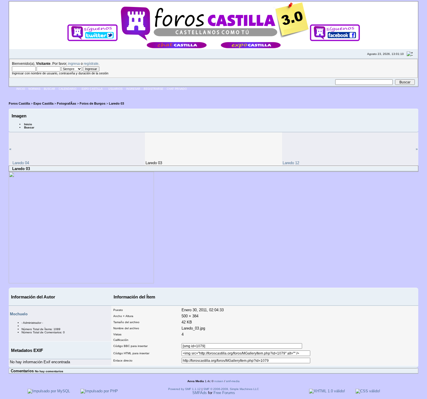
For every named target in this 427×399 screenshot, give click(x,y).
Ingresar (133, 88)
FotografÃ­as (66, 103)
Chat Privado (177, 88)
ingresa (74, 63)
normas (34, 88)
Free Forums (224, 393)
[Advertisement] (114, 94)
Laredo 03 (116, 103)
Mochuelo (19, 314)
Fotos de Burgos (92, 103)
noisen (218, 381)
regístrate (91, 63)
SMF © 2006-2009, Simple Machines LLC (231, 389)
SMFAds (199, 393)
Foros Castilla (19, 103)
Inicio (20, 88)
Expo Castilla (92, 88)
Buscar (49, 88)
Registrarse (153, 88)
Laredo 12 (291, 163)
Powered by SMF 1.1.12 (184, 389)
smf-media (233, 381)
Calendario (67, 88)
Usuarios (115, 88)
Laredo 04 (20, 163)
